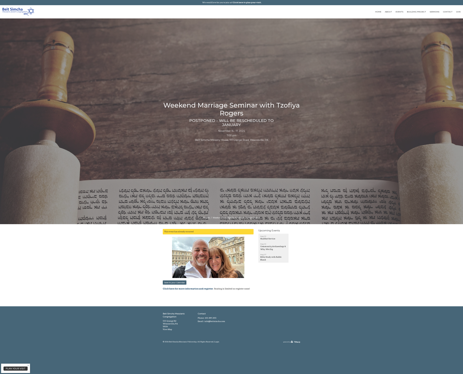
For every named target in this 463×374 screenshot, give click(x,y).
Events (399, 12)
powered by (290, 344)
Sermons (434, 12)
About (388, 12)
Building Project (416, 12)
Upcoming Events (269, 230)
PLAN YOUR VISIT (15, 368)
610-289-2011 (210, 318)
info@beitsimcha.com (214, 321)
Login (216, 342)
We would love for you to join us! (231, 2)
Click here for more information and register (188, 289)
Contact (448, 12)
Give (458, 12)
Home (378, 12)
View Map (167, 329)
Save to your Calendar (174, 282)
